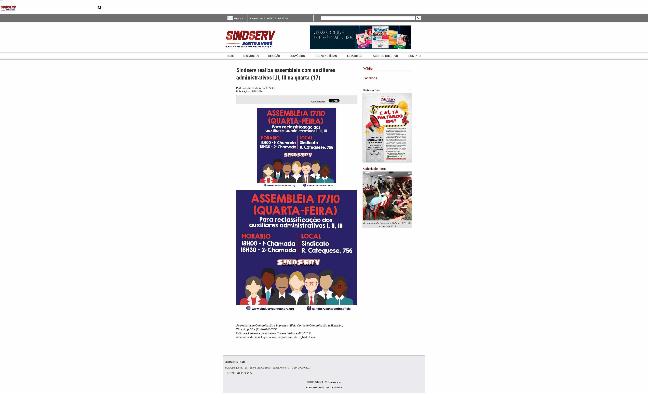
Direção (274, 56)
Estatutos (354, 56)
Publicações (371, 90)
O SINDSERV (251, 56)
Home (231, 56)
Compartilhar (318, 101)
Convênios (297, 56)
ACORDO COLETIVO (385, 56)
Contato (414, 56)
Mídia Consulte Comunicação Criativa (327, 387)
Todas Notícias (326, 56)
